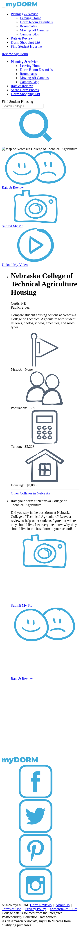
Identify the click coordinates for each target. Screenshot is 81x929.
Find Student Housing (26, 46)
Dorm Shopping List (25, 42)
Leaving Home (30, 18)
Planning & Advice (24, 14)
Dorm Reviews (41, 905)
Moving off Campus (34, 30)
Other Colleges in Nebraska (30, 493)
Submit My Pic (12, 226)
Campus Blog (29, 34)
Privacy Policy (35, 909)
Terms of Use (11, 909)
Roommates (28, 26)
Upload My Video (15, 265)
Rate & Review (22, 38)
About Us (63, 905)
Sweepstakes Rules (63, 909)
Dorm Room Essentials (36, 22)
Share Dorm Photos (25, 90)
